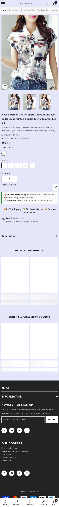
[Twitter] (27, 430)
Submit (51, 419)
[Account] (47, 3)
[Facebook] (4, 430)
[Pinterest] (19, 430)
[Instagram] (11, 430)
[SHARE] (55, 187)
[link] (15, 299)
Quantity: (5, 173)
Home (3, 10)
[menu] (3, 3)
